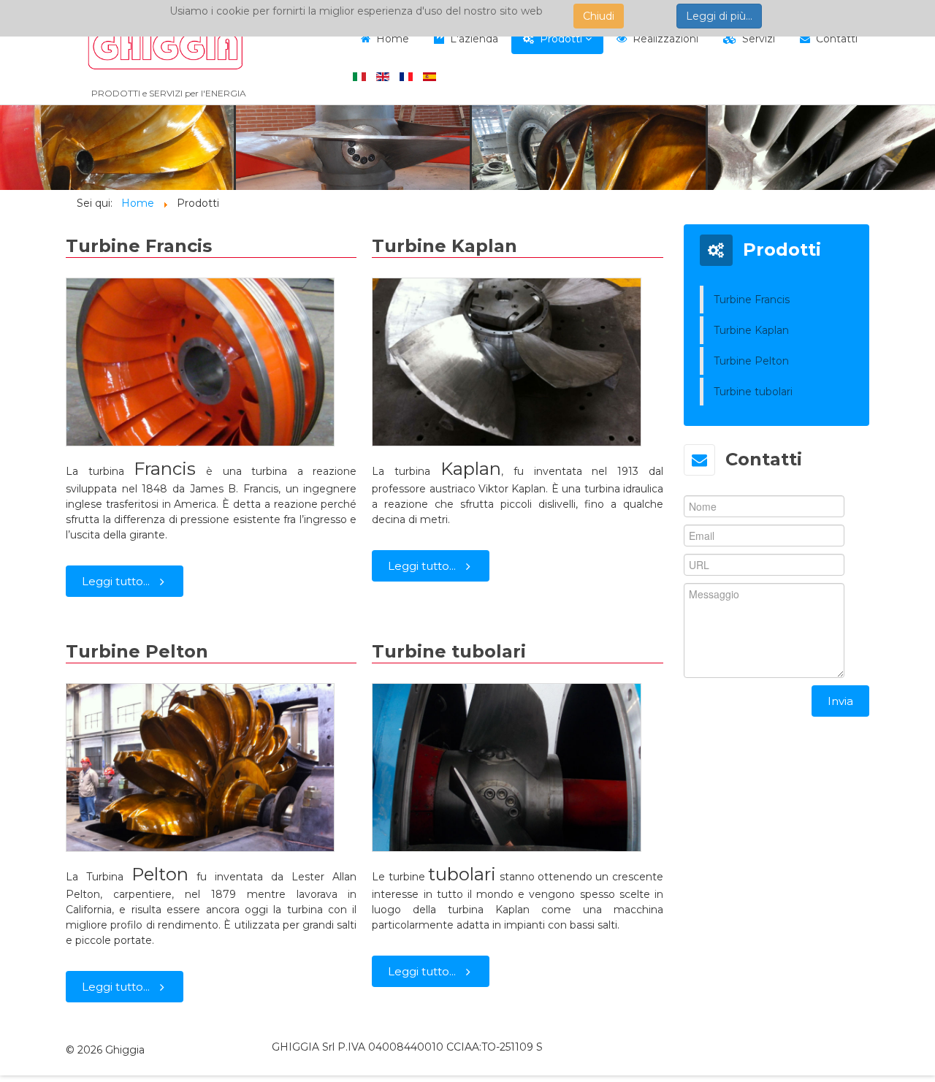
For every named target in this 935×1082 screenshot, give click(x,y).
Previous (19, 148)
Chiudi (598, 16)
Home (392, 38)
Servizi (758, 38)
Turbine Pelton (137, 651)
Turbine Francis (139, 245)
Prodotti (561, 38)
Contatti (837, 38)
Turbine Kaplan (444, 245)
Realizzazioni (665, 38)
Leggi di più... (719, 16)
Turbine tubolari (449, 651)
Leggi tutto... (116, 581)
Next (916, 148)
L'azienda (474, 38)
